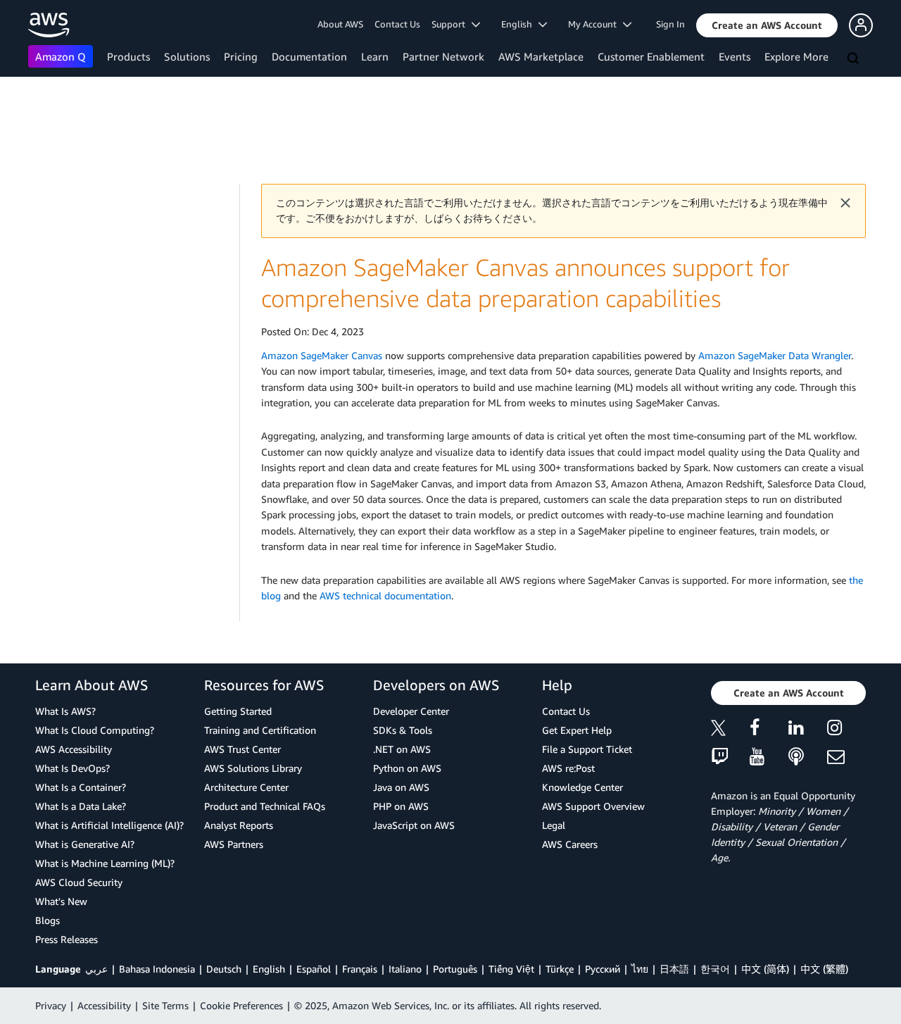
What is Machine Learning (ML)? (105, 863)
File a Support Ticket (587, 749)
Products (128, 56)
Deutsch (223, 969)
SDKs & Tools (402, 730)
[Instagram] (846, 730)
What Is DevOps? (72, 768)
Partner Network (443, 56)
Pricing (241, 56)
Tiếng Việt (511, 969)
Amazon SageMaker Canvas (321, 355)
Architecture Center (246, 787)
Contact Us (397, 24)
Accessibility (104, 1005)
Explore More (796, 56)
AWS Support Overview (593, 806)
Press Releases (66, 939)
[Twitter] (730, 730)
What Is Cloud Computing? (94, 730)
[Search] (854, 59)
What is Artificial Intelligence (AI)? (109, 825)
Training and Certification (260, 730)
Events (734, 56)
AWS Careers (570, 844)
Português (455, 969)
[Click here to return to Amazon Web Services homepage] (49, 25)
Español (313, 969)
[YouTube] (769, 757)
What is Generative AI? (84, 844)
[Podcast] (807, 757)
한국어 (715, 969)
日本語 (674, 969)
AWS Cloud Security (78, 882)
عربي (96, 969)
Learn (375, 56)
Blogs (47, 920)
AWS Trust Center (242, 749)
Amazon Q (60, 56)
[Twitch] (730, 757)
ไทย (639, 969)
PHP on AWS (401, 806)
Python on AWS (407, 768)
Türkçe (560, 969)
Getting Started (238, 711)
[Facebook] (769, 730)
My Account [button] (595, 24)
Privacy (50, 1005)
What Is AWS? (65, 711)
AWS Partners (233, 844)
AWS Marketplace (541, 56)
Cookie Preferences (241, 1005)
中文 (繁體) (824, 969)
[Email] (846, 757)
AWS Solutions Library (253, 768)
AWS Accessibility (73, 749)
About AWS (340, 24)
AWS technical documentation (385, 595)
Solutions (187, 56)
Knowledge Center (582, 787)
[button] (767, 25)
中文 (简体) (765, 969)
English (269, 969)
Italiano (405, 969)
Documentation (309, 56)
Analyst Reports (238, 825)
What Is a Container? (80, 787)
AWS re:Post (568, 768)
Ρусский (602, 969)
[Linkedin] (807, 730)
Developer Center (411, 711)
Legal (553, 825)
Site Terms (165, 1005)
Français (359, 969)
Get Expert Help (577, 730)
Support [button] (451, 24)
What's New (61, 901)
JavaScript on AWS (414, 825)
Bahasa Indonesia (157, 969)
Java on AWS (401, 787)
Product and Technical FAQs (264, 806)
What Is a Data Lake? (80, 806)
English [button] (519, 24)
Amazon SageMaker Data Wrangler (774, 355)
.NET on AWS (402, 749)
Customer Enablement (651, 56)
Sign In (670, 24)
